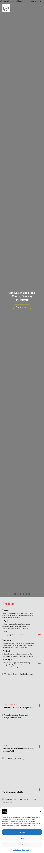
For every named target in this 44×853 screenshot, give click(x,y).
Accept (22, 832)
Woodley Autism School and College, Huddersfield (18, 749)
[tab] (15, 594)
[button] (40, 811)
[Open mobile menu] (40, 8)
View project (22, 307)
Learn (5, 610)
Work (5, 621)
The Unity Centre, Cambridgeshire (17, 707)
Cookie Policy (17, 850)
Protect (6, 651)
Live (4, 631)
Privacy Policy (26, 850)
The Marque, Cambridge (13, 792)
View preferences (22, 845)
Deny (22, 838)
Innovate (6, 640)
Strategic (7, 659)
